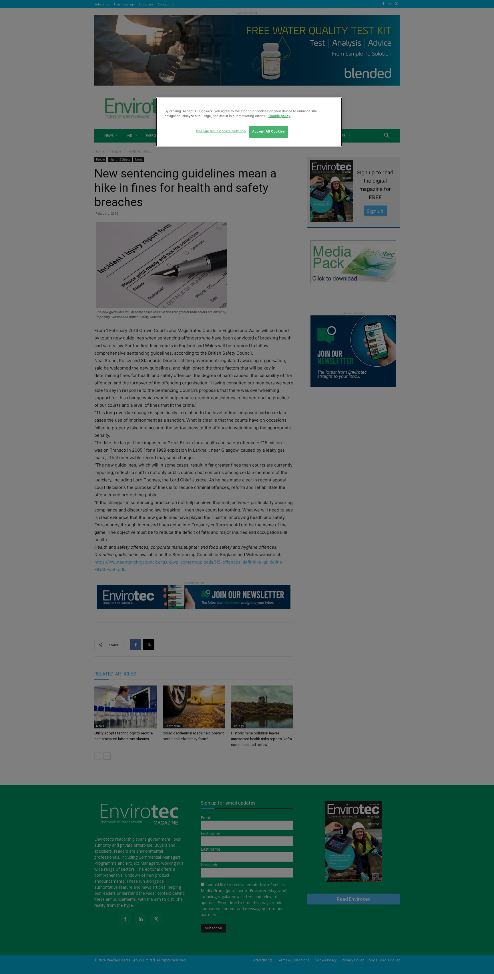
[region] (249, 122)
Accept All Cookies (268, 131)
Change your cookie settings (221, 131)
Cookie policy (279, 116)
